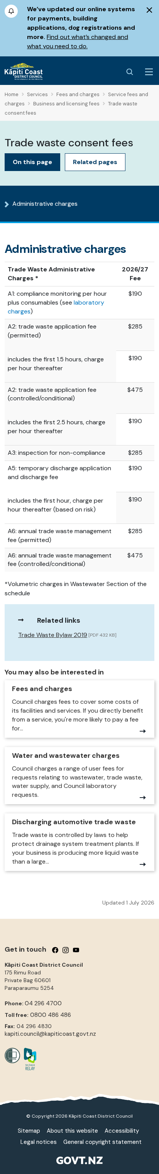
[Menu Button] (149, 72)
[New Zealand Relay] (28, 1059)
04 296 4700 (43, 1003)
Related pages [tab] (95, 162)
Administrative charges (45, 204)
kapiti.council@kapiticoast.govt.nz (50, 1034)
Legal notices (38, 1142)
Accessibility (122, 1131)
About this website (72, 1131)
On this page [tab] (32, 162)
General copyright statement (102, 1142)
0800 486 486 (50, 1015)
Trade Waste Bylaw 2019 (52, 635)
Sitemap (29, 1131)
